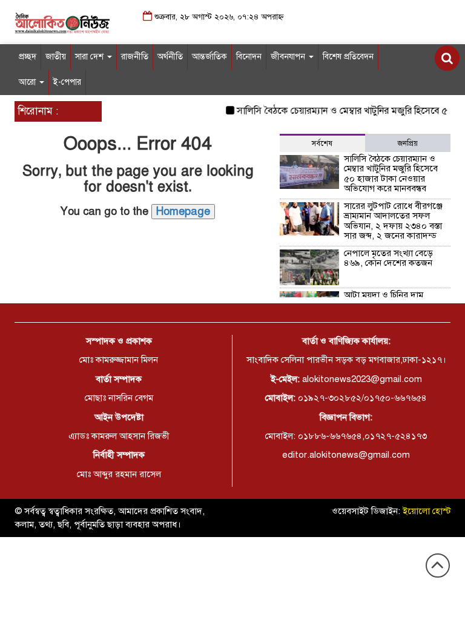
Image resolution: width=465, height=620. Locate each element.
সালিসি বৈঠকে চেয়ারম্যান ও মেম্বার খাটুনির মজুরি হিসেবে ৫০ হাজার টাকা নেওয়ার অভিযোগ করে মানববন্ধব (391, 173)
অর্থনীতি (170, 56)
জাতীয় (55, 56)
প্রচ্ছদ (27, 56)
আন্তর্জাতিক (209, 56)
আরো (28, 82)
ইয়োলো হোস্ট (427, 511)
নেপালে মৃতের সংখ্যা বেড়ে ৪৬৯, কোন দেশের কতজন (388, 258)
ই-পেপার (67, 82)
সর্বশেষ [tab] (322, 143)
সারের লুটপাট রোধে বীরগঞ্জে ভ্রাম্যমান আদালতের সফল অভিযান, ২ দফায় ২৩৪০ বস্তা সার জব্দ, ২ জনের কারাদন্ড (393, 221)
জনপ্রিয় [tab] (408, 143)
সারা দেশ (90, 56)
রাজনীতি (134, 56)
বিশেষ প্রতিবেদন (348, 56)
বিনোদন (249, 56)
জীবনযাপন (289, 56)
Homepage (183, 211)
